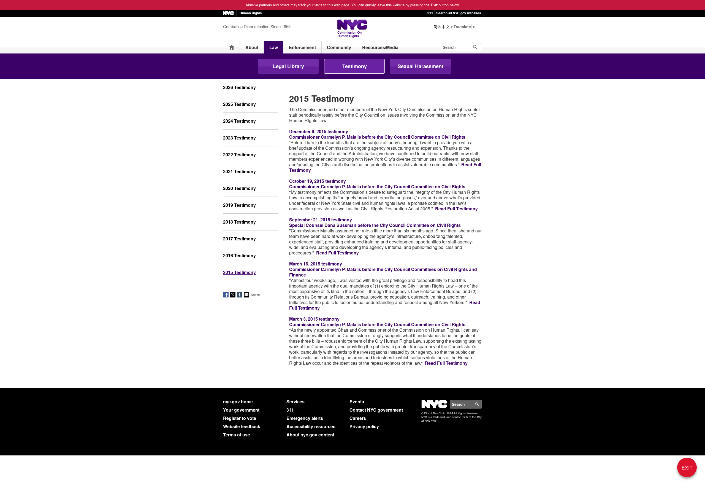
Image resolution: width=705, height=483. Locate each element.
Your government (241, 410)
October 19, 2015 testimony (317, 181)
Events (356, 401)
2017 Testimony (239, 238)
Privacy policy (364, 426)
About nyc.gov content (310, 434)
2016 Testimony (239, 255)
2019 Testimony (239, 205)
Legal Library (288, 66)
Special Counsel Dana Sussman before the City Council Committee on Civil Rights (375, 225)
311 (430, 12)
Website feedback (241, 426)
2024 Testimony (239, 121)
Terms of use (236, 434)
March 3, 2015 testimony (314, 319)
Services (295, 401)
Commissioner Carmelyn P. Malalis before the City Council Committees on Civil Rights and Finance (383, 272)
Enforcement (302, 47)
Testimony (354, 66)
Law (273, 47)
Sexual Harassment (420, 66)
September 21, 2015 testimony (320, 219)
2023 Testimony (239, 138)
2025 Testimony (239, 104)
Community (339, 47)
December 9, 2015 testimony (318, 131)
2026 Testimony (239, 87)
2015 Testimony (239, 272)
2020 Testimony (239, 188)
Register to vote (239, 418)
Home (231, 47)
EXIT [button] (687, 467)
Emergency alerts (304, 418)
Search (481, 404)
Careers (357, 418)
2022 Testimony (239, 154)
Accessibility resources (310, 426)
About (251, 47)
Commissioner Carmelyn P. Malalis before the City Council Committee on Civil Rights (377, 137)
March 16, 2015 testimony (315, 264)
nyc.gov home (238, 401)
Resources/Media (380, 47)
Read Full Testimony (456, 208)
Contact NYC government (376, 410)
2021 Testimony (239, 171)
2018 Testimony (239, 222)
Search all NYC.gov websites (458, 12)
